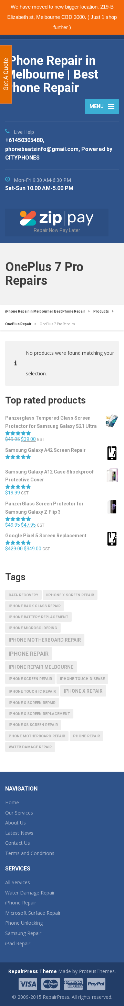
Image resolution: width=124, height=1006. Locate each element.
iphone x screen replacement (39, 714)
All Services (17, 882)
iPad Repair (17, 943)
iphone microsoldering (33, 628)
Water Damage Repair (30, 892)
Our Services (19, 812)
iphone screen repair (30, 679)
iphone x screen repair (32, 703)
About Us (15, 822)
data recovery (23, 595)
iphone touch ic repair (32, 691)
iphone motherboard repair (45, 640)
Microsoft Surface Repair (33, 913)
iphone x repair (83, 691)
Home (12, 802)
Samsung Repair (23, 933)
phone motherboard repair (37, 736)
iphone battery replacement (38, 617)
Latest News (19, 833)
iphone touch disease (82, 679)
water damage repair (30, 747)
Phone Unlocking (24, 923)
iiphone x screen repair (70, 595)
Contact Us (17, 843)
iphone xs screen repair (33, 725)
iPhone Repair (20, 902)
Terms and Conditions (29, 853)
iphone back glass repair (35, 606)
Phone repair (86, 736)
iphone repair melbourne (41, 667)
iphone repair (29, 654)
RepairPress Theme (32, 971)
